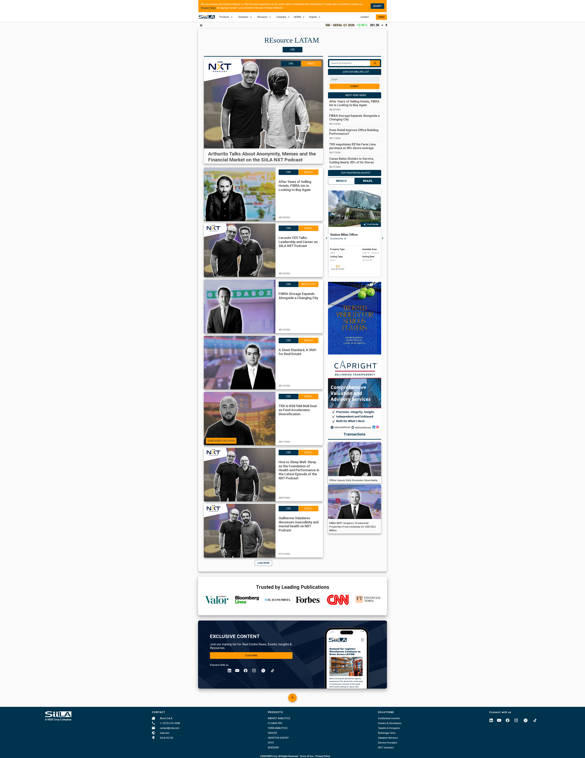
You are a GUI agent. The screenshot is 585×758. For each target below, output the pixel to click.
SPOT (271, 742)
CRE (292, 49)
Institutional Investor (389, 718)
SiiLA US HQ (166, 737)
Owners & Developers (389, 723)
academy (273, 747)
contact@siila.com (169, 728)
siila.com (164, 733)
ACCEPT (377, 6)
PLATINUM (372, 224)
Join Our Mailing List (355, 71)
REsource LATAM (291, 40)
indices (272, 733)
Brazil (368, 181)
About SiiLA (166, 718)
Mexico (341, 181)
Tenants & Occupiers (389, 728)
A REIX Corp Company (58, 719)
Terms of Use (306, 756)
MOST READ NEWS (355, 95)
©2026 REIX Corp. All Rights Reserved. (279, 756)
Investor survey (278, 737)
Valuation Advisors (388, 737)
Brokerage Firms (387, 733)
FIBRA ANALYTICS (277, 728)
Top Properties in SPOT (355, 172)
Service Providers (387, 742)
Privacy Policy (208, 7)
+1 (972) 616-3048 (170, 723)
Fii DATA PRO (275, 723)
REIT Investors (386, 747)
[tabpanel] (355, 233)
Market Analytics (279, 718)
